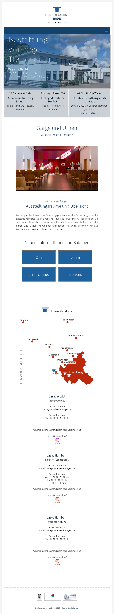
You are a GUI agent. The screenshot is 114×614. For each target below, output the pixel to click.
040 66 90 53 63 (59, 527)
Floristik (75, 275)
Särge (39, 257)
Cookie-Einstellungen (70, 608)
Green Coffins (39, 275)
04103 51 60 (30, 73)
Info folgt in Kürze (89, 112)
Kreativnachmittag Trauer (20, 99)
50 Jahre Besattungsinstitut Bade (89, 99)
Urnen (75, 257)
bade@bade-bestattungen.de (57, 409)
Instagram (57, 443)
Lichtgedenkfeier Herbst (52, 99)
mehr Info (20, 109)
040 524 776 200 (36, 76)
